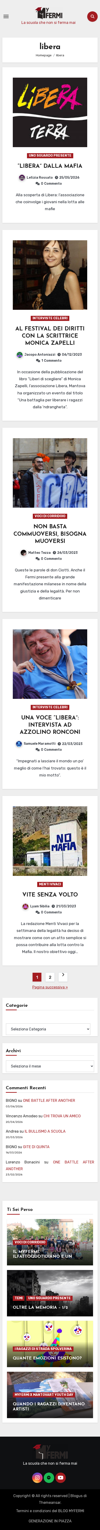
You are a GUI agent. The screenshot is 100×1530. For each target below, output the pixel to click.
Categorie (14, 1020)
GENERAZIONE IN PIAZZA (50, 1521)
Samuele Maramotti (40, 744)
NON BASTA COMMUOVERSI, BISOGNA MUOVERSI (50, 534)
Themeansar (49, 1502)
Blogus (76, 1496)
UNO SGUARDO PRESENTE (50, 156)
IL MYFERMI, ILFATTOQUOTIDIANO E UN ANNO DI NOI (42, 1257)
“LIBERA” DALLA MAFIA (50, 166)
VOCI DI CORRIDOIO (50, 516)
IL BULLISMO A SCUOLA (45, 1131)
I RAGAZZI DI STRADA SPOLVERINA (43, 1349)
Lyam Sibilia (40, 906)
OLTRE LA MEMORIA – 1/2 (40, 1308)
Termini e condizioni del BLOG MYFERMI (50, 1511)
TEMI (19, 1298)
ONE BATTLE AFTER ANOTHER (49, 1100)
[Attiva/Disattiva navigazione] (6, 16)
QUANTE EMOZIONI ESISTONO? (47, 1358)
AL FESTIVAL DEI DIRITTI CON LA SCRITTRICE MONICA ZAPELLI (50, 336)
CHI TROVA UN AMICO (62, 1116)
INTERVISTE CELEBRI (50, 318)
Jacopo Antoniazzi (39, 355)
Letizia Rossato (40, 178)
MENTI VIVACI (50, 884)
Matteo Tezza (39, 553)
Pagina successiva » (50, 987)
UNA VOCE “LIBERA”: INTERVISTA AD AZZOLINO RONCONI (50, 725)
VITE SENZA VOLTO (50, 895)
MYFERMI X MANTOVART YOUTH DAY (44, 1395)
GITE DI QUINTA (36, 1147)
